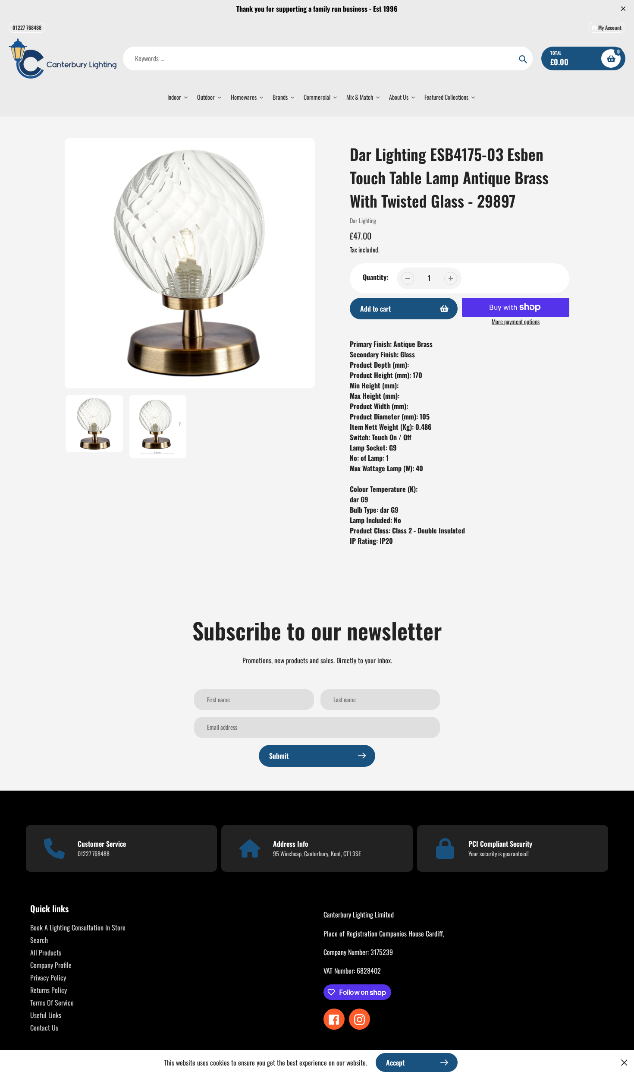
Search (39, 940)
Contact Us (44, 1027)
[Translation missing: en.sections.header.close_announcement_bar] (623, 8)
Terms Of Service (52, 1002)
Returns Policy (48, 990)
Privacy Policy (48, 977)
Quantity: (375, 277)
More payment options (516, 321)
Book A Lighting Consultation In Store (78, 927)
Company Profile (51, 965)
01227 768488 (27, 27)
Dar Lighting (363, 220)
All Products (45, 952)
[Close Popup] (624, 1062)
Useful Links (45, 1015)
